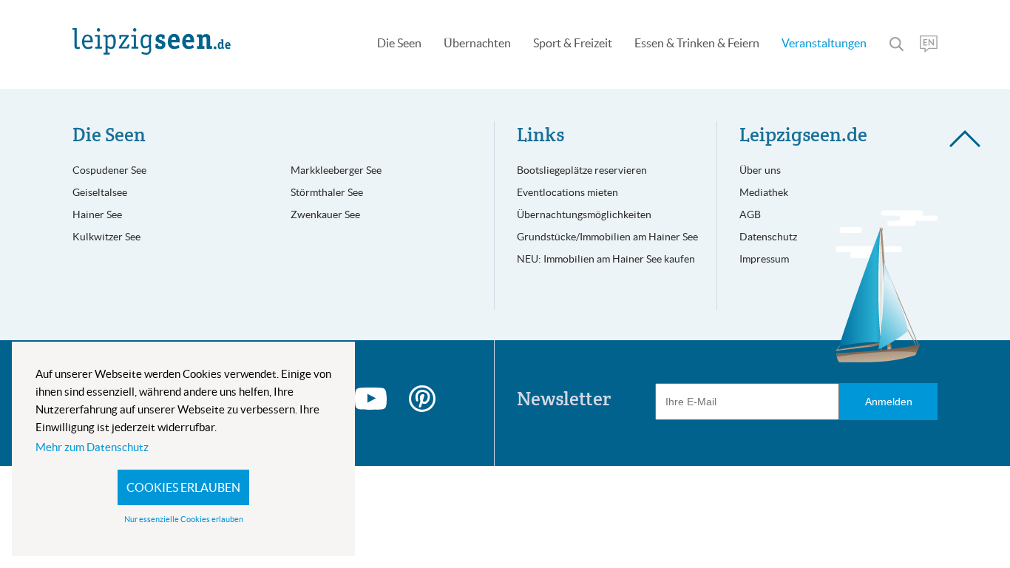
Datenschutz (768, 237)
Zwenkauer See (325, 214)
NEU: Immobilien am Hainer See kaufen (606, 259)
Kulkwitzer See (106, 237)
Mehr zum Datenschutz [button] (92, 447)
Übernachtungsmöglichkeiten (584, 214)
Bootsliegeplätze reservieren (582, 170)
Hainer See (97, 214)
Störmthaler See (327, 192)
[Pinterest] (422, 398)
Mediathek (763, 192)
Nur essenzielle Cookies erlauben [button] (183, 519)
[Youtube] (371, 399)
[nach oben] (959, 499)
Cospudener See (109, 170)
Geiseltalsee (99, 192)
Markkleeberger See (336, 170)
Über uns (760, 170)
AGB (750, 214)
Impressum (764, 259)
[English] (929, 44)
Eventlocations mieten (567, 192)
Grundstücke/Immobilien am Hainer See (607, 237)
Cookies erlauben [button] (183, 487)
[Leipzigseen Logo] (151, 41)
